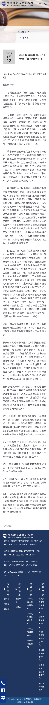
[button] (40, 4)
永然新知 (24, 32)
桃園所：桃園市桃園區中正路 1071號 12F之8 (22, 551)
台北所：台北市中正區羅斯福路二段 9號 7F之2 (23, 540)
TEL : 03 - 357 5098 (12, 554)
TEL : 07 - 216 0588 (12, 565)
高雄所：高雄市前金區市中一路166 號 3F (20, 561)
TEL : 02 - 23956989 (12, 544)
